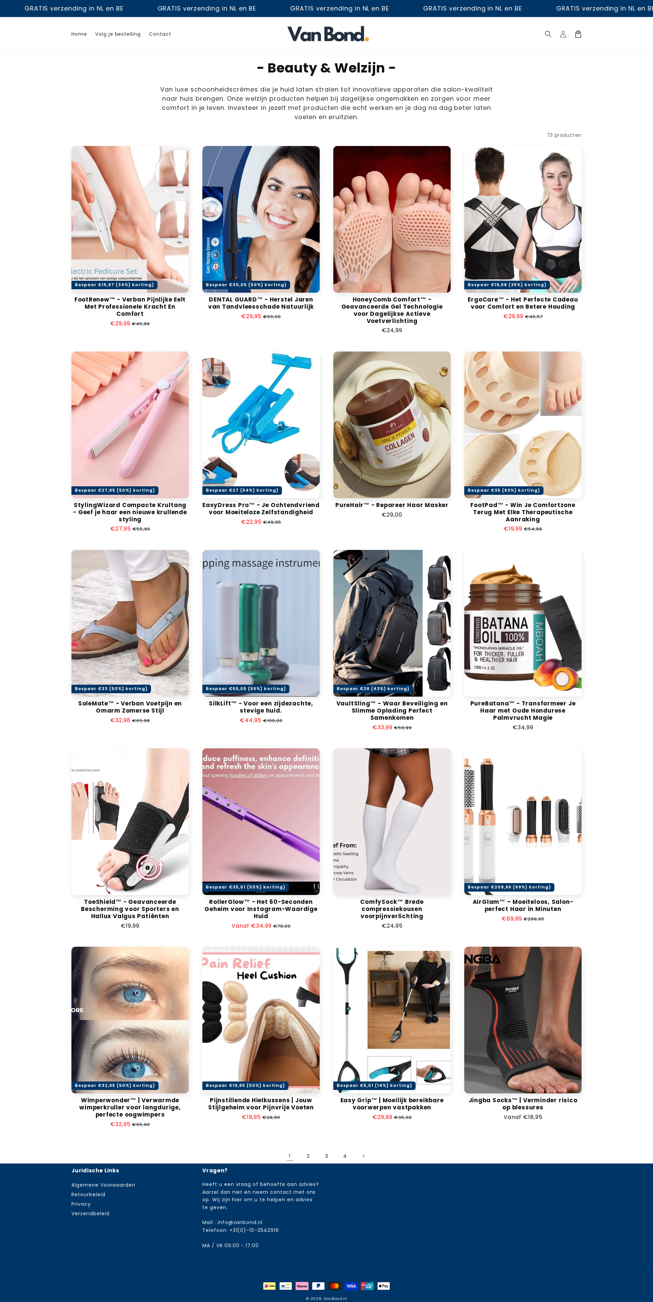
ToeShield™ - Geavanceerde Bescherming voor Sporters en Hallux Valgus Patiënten (130, 908)
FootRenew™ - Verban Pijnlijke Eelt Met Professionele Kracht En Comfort (130, 306)
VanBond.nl (335, 1298)
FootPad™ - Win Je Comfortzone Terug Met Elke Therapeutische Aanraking (522, 512)
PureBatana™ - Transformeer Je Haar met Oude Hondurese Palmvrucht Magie (523, 710)
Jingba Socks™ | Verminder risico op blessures (523, 1104)
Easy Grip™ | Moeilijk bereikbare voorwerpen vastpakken (392, 1104)
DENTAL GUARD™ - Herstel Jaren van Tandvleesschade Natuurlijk (261, 303)
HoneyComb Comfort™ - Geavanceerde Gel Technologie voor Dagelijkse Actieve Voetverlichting (392, 310)
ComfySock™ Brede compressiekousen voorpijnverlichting (391, 908)
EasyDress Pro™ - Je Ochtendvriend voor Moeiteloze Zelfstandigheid (261, 509)
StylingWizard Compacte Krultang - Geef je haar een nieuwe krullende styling (130, 512)
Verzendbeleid (90, 1213)
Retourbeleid (88, 1194)
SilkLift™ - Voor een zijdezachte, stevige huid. (261, 707)
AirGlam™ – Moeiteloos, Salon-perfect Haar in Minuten (523, 905)
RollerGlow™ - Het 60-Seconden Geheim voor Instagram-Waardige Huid (260, 908)
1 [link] (290, 1156)
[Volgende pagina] (363, 1156)
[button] (548, 34)
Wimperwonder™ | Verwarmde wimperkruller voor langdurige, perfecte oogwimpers (130, 1107)
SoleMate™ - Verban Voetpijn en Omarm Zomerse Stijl (130, 707)
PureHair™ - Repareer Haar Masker (392, 505)
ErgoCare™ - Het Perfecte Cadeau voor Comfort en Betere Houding (523, 303)
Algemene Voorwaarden (103, 1185)
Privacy (81, 1204)
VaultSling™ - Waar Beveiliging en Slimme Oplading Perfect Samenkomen (392, 710)
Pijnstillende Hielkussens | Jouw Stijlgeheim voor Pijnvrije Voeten (261, 1104)
